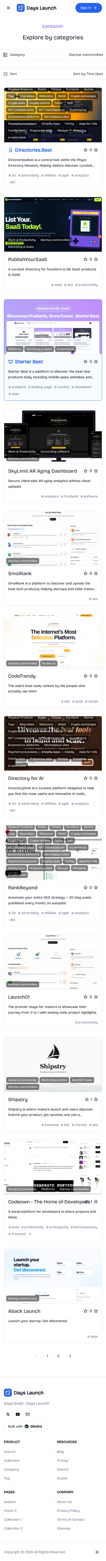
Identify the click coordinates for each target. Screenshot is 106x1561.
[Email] (28, 1414)
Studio (62, 1478)
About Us (64, 1502)
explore (10, 1502)
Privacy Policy (68, 1511)
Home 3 (10, 1511)
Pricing (62, 1461)
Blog (60, 1452)
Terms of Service (70, 1519)
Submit (63, 1469)
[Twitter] (8, 1414)
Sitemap (64, 1528)
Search (10, 1452)
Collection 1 (12, 1519)
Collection (11, 1461)
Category (11, 1469)
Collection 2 (13, 1528)
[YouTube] (18, 1414)
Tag (7, 1478)
